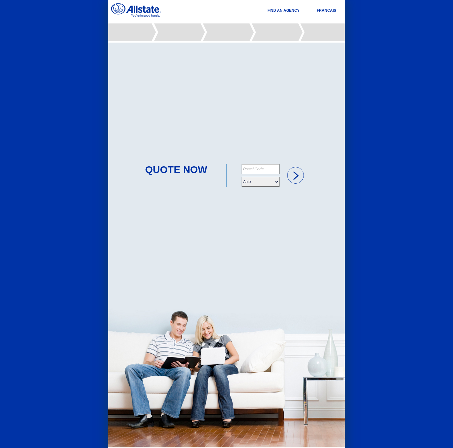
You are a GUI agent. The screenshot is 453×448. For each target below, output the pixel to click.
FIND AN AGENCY (283, 10)
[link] (295, 175)
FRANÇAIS (326, 10)
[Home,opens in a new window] (136, 10)
